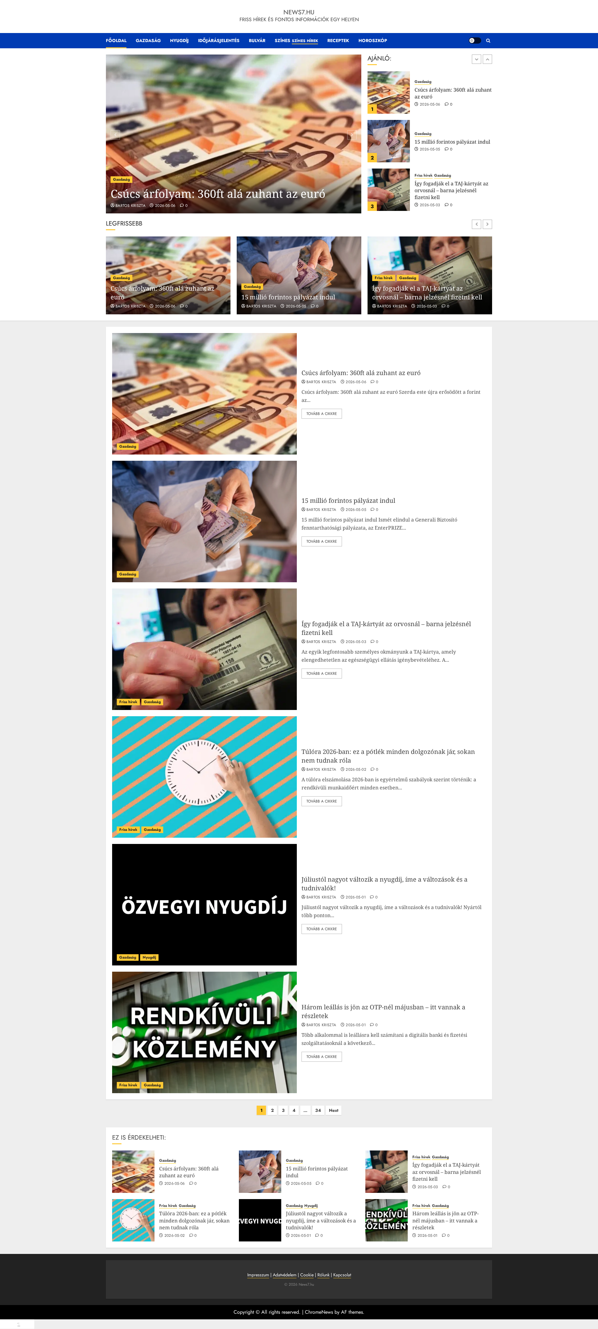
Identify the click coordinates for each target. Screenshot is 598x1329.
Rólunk (323, 1275)
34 (318, 1110)
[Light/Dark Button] (475, 40)
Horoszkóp (372, 40)
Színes (296, 40)
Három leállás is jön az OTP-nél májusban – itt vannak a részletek (445, 1220)
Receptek (338, 40)
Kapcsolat (342, 1275)
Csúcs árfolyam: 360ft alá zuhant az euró (218, 193)
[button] (488, 41)
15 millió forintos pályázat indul (452, 93)
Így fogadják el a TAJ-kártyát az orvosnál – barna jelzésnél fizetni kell (451, 141)
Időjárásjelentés (219, 40)
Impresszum (258, 1275)
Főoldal (116, 40)
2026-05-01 (356, 897)
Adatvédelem (285, 1275)
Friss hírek (424, 127)
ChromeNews (319, 1312)
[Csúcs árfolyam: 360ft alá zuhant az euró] (234, 134)
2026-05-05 (430, 100)
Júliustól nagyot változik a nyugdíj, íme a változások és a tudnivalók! (321, 1220)
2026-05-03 (430, 156)
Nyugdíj (179, 40)
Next (333, 1110)
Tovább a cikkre (321, 414)
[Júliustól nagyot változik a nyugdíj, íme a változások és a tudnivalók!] (204, 904)
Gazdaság (148, 40)
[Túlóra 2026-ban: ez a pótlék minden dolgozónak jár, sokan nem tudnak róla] (389, 190)
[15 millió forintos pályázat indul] (389, 92)
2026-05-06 (165, 205)
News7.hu (299, 12)
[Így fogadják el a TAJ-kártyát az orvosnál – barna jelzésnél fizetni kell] (389, 141)
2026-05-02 (430, 205)
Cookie (307, 1275)
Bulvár (257, 40)
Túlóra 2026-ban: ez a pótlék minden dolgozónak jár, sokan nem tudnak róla (450, 190)
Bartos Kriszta (130, 205)
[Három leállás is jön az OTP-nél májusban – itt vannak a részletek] (204, 1032)
